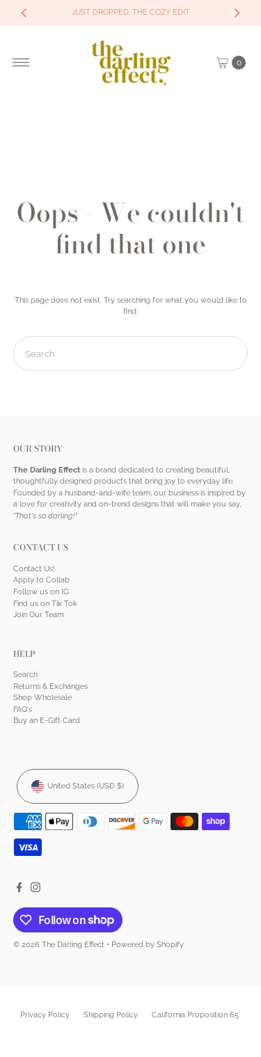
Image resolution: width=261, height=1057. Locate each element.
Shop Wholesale (42, 697)
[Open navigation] (21, 62)
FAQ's (22, 709)
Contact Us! (34, 568)
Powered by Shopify (147, 944)
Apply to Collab (41, 580)
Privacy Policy (45, 1014)
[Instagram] (35, 890)
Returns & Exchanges (50, 686)
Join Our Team (38, 614)
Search (25, 674)
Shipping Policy (111, 1014)
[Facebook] (19, 890)
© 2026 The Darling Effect (58, 944)
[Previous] (24, 12)
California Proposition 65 (195, 1014)
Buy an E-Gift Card (46, 720)
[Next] (237, 12)
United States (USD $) (85, 785)
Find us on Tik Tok (45, 603)
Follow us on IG (41, 591)
